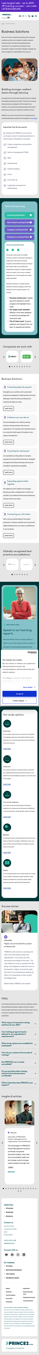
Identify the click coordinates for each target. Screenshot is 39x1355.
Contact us (8, 1222)
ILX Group (9, 1266)
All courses (9, 1208)
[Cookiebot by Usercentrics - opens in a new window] (28, 652)
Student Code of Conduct (29, 1297)
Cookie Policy (9, 1301)
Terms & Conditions (10, 1295)
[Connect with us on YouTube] (6, 1254)
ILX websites (9, 1262)
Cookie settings (18, 700)
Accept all (19, 694)
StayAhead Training (12, 1278)
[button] (9, 366)
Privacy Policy (9, 1298)
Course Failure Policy (28, 1300)
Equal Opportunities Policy (28, 1293)
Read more (11, 1171)
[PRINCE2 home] (7, 14)
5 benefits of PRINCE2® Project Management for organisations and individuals (19, 1139)
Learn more (8, 408)
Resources (9, 1216)
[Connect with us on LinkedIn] (23, 1254)
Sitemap (8, 1288)
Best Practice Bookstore (14, 1270)
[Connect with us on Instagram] (17, 1254)
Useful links (9, 1291)
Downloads (9, 1212)
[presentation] (4, 356)
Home (3, 23)
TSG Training (10, 1274)
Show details (28, 687)
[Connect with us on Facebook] (12, 1254)
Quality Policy (26, 1288)
